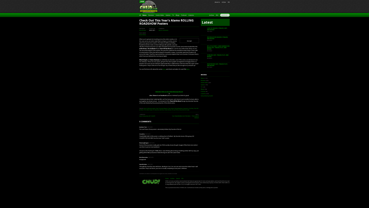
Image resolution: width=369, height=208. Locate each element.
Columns (191, 15)
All (140, 15)
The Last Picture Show (177, 110)
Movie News (142, 35)
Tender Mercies (168, 110)
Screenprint (185, 108)
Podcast (184, 15)
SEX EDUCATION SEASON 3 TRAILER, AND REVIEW (217, 37)
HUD (145, 110)
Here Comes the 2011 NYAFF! (147, 116)
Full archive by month (207, 96)
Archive (224, 2)
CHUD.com (151, 182)
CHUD (142, 1)
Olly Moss (191, 108)
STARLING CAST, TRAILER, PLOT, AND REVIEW (218, 55)
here (164, 69)
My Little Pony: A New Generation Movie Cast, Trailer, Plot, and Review (218, 47)
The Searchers (156, 110)
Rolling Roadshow (179, 108)
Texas (169, 108)
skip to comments (163, 30)
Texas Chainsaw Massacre (162, 108)
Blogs (177, 15)
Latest (207, 22)
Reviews (151, 15)
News (145, 15)
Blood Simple (149, 110)
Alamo (172, 108)
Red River (162, 110)
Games (168, 15)
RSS (229, 2)
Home (167, 178)
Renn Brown (142, 30)
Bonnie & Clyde (185, 110)
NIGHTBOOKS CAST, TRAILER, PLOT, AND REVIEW (217, 64)
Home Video (160, 15)
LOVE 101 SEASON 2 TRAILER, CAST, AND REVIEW (217, 29)
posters (153, 108)
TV (173, 15)
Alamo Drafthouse (148, 108)
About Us (217, 2)
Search (178, 178)
